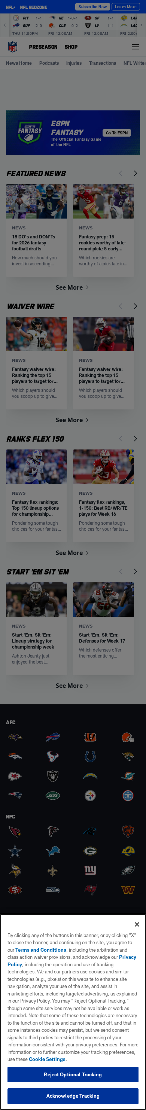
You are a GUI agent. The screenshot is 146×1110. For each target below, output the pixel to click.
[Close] (137, 924)
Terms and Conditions (40, 950)
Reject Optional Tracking (73, 1074)
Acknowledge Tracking (73, 1096)
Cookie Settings (47, 1059)
